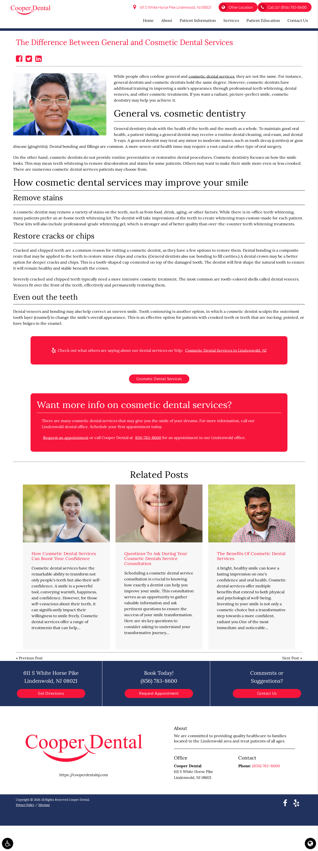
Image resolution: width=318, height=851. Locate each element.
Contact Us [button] (297, 20)
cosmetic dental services (211, 76)
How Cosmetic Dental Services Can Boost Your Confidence (64, 556)
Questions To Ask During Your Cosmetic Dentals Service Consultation (155, 558)
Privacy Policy (25, 805)
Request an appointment (65, 437)
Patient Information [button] (198, 20)
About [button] (166, 20)
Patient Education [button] (263, 20)
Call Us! (287, 7)
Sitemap (44, 805)
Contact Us (267, 693)
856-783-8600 (148, 437)
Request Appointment (159, 693)
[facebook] (285, 802)
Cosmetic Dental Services (159, 378)
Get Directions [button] (51, 693)
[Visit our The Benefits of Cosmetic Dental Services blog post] (251, 513)
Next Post (290, 658)
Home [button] (148, 20)
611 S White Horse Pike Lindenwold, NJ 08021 (174, 7)
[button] (7, 843)
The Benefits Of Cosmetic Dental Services (251, 556)
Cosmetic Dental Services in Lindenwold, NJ (226, 350)
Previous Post (31, 658)
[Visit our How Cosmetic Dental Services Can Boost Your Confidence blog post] (66, 513)
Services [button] (231, 20)
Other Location (241, 7)
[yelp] (296, 802)
